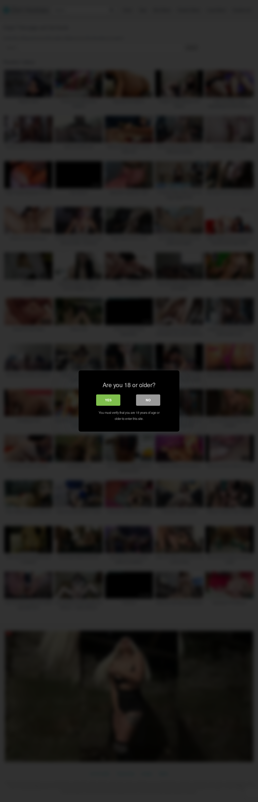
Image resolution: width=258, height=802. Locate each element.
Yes (108, 400)
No (148, 400)
